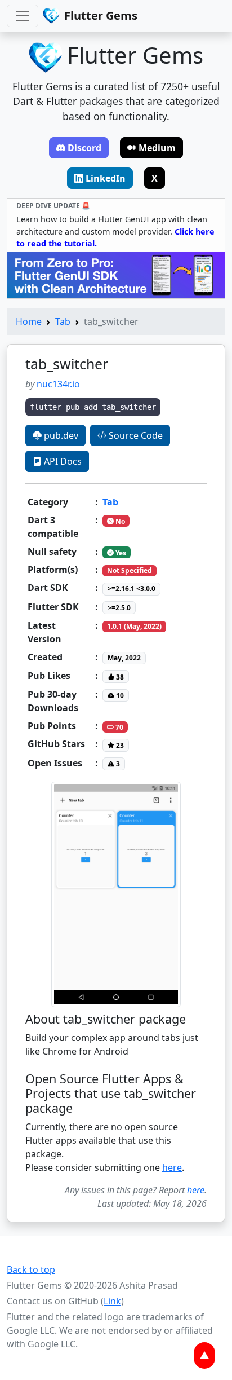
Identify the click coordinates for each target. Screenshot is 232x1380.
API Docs (62, 461)
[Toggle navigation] (22, 16)
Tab (62, 321)
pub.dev (60, 435)
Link (112, 1301)
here (172, 1167)
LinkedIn (106, 178)
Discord (84, 148)
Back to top (31, 1269)
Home (29, 321)
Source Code (134, 435)
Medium (157, 148)
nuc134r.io (58, 384)
